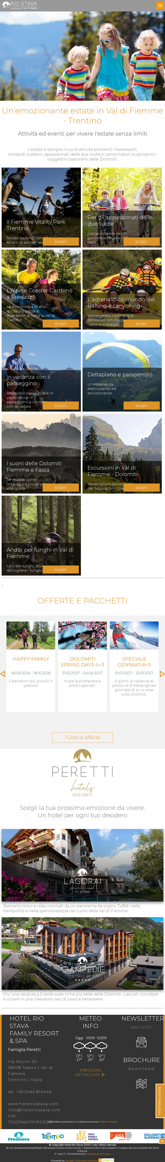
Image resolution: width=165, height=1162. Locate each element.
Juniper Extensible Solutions (81, 1160)
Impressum (93, 1153)
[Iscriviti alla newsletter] (141, 1042)
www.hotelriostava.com (33, 1104)
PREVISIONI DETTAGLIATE (88, 1072)
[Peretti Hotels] (82, 799)
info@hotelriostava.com (34, 1110)
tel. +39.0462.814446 (30, 1092)
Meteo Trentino (109, 1121)
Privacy (106, 1153)
